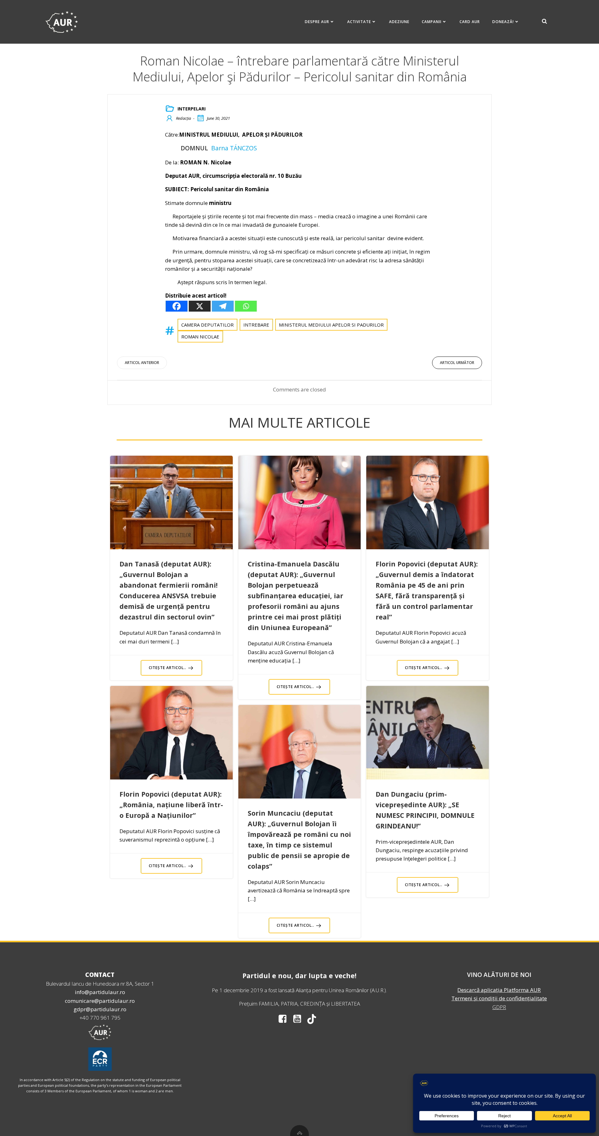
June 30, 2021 (218, 118)
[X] (200, 306)
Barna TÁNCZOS (234, 148)
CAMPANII (431, 21)
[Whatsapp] (246, 306)
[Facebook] (176, 306)
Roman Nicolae (200, 336)
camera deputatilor (207, 325)
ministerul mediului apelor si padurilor (331, 325)
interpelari (192, 109)
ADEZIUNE (399, 21)
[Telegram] (223, 306)
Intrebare (256, 325)
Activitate (359, 21)
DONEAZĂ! (503, 21)
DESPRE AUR (317, 21)
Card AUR (470, 21)
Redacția (183, 118)
